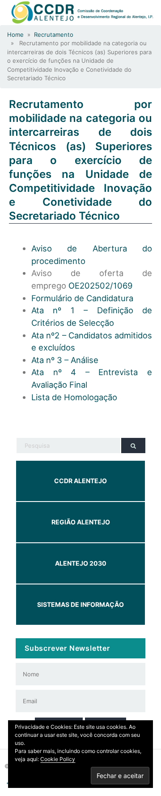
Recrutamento (53, 34)
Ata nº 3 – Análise (64, 360)
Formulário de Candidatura (82, 298)
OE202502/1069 (100, 285)
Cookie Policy (57, 759)
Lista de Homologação (74, 397)
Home (15, 34)
